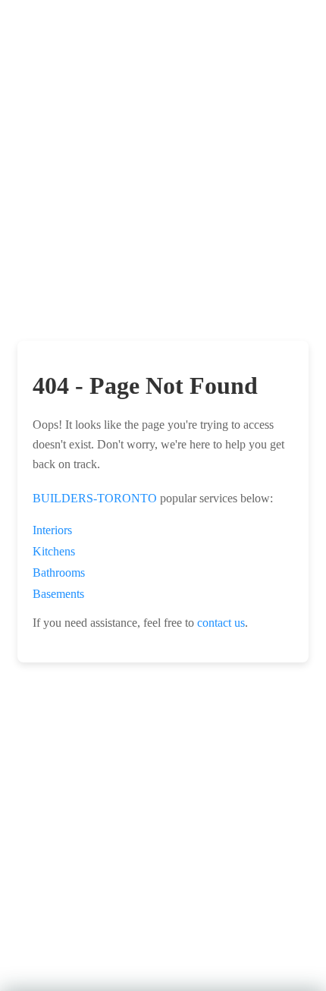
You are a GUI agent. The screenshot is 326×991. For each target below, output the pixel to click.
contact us (221, 622)
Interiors (52, 530)
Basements (58, 593)
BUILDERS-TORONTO (95, 498)
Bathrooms (59, 572)
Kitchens (54, 551)
